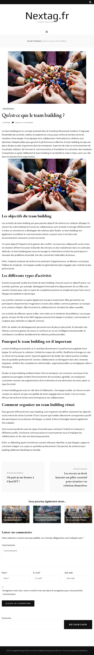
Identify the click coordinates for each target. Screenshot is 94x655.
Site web (69, 572)
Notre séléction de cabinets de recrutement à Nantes (77, 518)
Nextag (7, 122)
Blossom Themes (62, 650)
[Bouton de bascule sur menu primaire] (47, 32)
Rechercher (6, 618)
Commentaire (8, 545)
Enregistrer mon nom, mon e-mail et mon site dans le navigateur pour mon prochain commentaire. (42, 592)
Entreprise (8, 109)
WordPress (83, 650)
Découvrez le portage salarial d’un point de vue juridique (47, 518)
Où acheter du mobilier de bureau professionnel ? (14, 518)
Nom (4, 572)
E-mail (36, 572)
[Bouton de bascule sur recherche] (90, 2)
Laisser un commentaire (24, 122)
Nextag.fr (47, 15)
